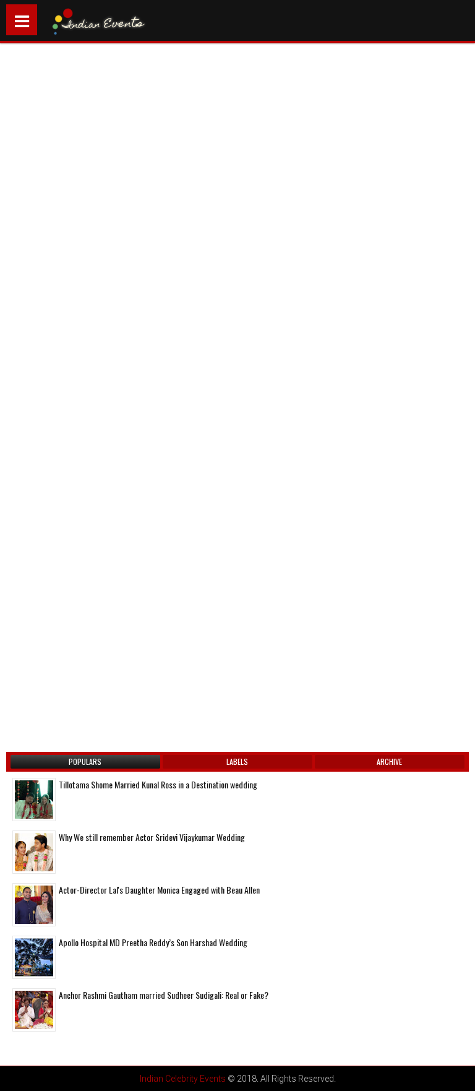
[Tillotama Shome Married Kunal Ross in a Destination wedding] (34, 799)
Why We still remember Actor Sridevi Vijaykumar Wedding (152, 836)
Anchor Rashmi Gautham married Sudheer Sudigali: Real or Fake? (163, 994)
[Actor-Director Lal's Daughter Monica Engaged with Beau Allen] (34, 905)
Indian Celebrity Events (183, 1079)
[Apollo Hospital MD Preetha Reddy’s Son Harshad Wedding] (34, 957)
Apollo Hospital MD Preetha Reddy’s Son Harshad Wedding (153, 942)
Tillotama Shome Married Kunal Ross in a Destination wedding (158, 784)
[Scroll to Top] (456, 1072)
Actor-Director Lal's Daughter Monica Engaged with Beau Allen (159, 889)
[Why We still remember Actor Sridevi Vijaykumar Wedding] (34, 852)
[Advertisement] (114, 187)
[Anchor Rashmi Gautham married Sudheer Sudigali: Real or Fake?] (34, 1010)
